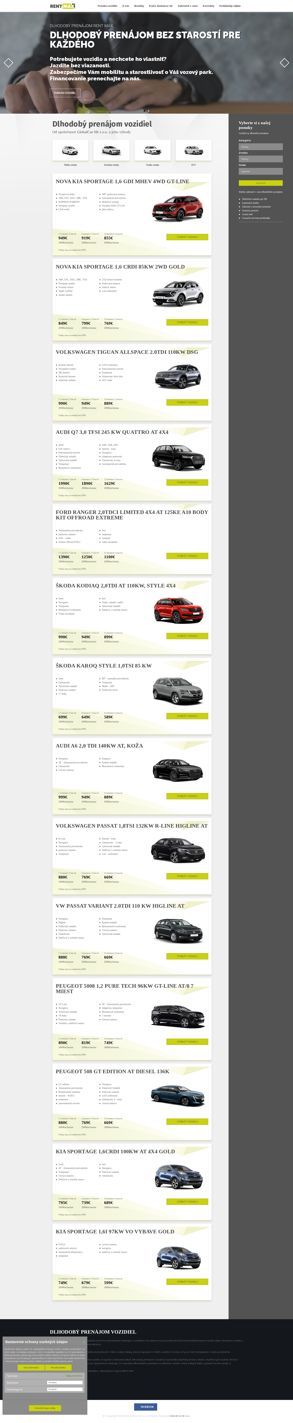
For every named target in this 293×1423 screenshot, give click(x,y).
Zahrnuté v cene (188, 5)
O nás (125, 5)
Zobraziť (261, 183)
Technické (12, 1376)
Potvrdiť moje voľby (45, 1408)
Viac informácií (31, 1367)
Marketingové (14, 1389)
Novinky (139, 5)
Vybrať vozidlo (187, 237)
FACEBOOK (147, 1407)
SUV (193, 165)
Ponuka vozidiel (107, 5)
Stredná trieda (111, 165)
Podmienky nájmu (230, 5)
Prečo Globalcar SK (161, 5)
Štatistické (12, 1382)
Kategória (245, 140)
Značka (243, 152)
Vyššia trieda (152, 165)
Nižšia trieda (70, 165)
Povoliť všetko (58, 1367)
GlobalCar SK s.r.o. (180, 1415)
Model (242, 165)
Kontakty (208, 5)
